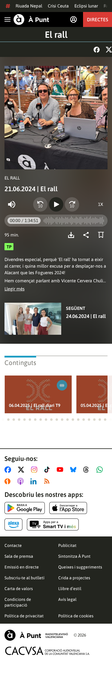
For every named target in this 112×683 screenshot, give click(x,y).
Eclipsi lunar (86, 5)
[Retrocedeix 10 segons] (40, 204)
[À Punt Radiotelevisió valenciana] (36, 635)
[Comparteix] (87, 235)
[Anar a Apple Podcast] (21, 481)
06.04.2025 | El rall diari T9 (34, 405)
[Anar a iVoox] (8, 481)
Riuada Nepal (29, 5)
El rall (56, 34)
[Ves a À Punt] (31, 19)
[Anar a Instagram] (35, 469)
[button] (3, 419)
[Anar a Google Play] (24, 508)
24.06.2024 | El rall (86, 316)
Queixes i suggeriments (80, 567)
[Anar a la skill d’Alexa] (13, 524)
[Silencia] (11, 204)
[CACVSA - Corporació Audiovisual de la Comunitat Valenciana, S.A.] (47, 650)
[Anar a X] (22, 469)
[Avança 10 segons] (72, 204)
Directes (97, 19)
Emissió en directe (21, 567)
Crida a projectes (74, 577)
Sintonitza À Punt (74, 556)
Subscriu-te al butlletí (24, 577)
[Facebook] (96, 49)
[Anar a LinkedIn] (34, 481)
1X (100, 204)
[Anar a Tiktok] (48, 469)
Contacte (13, 545)
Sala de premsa (18, 556)
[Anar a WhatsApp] (100, 469)
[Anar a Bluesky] (74, 469)
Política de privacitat (24, 615)
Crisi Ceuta (58, 5)
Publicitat (67, 545)
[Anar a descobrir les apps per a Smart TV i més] (53, 524)
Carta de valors (18, 588)
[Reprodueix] (56, 204)
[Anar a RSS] (48, 481)
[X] (109, 49)
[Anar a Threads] (87, 469)
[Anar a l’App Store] (68, 508)
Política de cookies (75, 615)
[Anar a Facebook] (8, 469)
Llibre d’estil (69, 588)
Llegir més (14, 288)
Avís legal (67, 599)
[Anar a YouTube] (61, 469)
